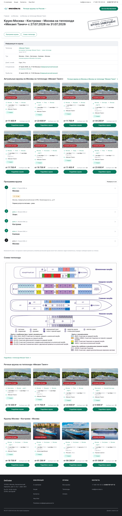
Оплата (65, 494)
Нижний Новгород (109, 388)
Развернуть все (112, 181)
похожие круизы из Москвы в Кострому (30, 58)
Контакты (23, 2)
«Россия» (68, 452)
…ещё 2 (24, 388)
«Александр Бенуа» (42, 451)
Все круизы (66, 485)
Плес (45, 102)
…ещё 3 (39, 153)
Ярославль (11, 388)
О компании (8, 2)
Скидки (10, 112)
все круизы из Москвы (25, 69)
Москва (10, 102)
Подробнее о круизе (17, 125)
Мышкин (75, 102)
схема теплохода (46, 50)
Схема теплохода (29, 34)
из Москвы (14, 16)
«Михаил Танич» (24, 48)
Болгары (104, 102)
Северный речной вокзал (49, 67)
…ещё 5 (97, 444)
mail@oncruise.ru (85, 2)
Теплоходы (66, 489)
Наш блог (32, 2)
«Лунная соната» (100, 452)
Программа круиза (12, 34)
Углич (16, 150)
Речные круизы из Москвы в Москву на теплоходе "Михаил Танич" (91, 79)
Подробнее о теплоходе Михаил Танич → (17, 357)
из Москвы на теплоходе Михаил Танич (33, 16)
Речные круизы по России (33, 9)
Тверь (16, 102)
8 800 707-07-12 (112, 2)
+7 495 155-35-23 (99, 2)
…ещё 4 (39, 105)
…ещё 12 (97, 105)
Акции (16, 2)
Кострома (47, 150)
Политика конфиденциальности (43, 503)
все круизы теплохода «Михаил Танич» (30, 50)
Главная (6, 16)
